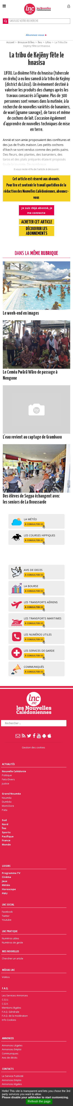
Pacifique (7, 836)
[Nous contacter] (18, 735)
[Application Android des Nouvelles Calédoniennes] (44, 735)
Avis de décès (9, 1057)
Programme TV (11, 873)
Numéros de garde (12, 942)
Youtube (6, 919)
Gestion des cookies (33, 747)
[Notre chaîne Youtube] (39, 735)
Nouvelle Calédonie (14, 771)
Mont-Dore (8, 805)
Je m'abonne (54, 4)
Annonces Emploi (11, 1049)
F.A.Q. (5, 988)
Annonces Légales (12, 1045)
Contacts (8, 1069)
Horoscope (9, 889)
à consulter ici (34, 524)
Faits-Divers (8, 779)
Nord (5, 824)
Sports (6, 832)
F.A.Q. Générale (10, 1011)
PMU (4, 893)
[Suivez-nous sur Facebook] (34, 735)
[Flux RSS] (24, 735)
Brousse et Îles (26, 42)
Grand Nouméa (11, 793)
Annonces (8, 1038)
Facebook (7, 911)
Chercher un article (12, 958)
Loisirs (6, 866)
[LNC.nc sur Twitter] (29, 735)
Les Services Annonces (15, 995)
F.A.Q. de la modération (15, 1015)
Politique (7, 775)
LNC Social (8, 904)
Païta (4, 810)
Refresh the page (39, 1101)
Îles (40, 42)
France (6, 840)
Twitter (6, 916)
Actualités (8, 764)
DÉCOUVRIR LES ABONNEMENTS (36, 231)
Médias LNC (8, 970)
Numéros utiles (10, 938)
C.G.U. (5, 999)
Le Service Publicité (12, 1076)
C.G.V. (5, 1003)
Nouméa (6, 797)
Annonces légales (12, 1084)
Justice (5, 783)
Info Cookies (9, 1020)
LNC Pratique (9, 931)
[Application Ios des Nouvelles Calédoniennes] (50, 735)
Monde (6, 844)
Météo (6, 885)
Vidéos (6, 977)
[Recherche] (5, 21)
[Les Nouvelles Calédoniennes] (37, 9)
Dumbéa (6, 801)
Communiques (10, 1053)
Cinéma (6, 877)
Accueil (10, 42)
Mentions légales (11, 1007)
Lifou (48, 42)
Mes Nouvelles (10, 951)
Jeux (4, 881)
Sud (4, 820)
